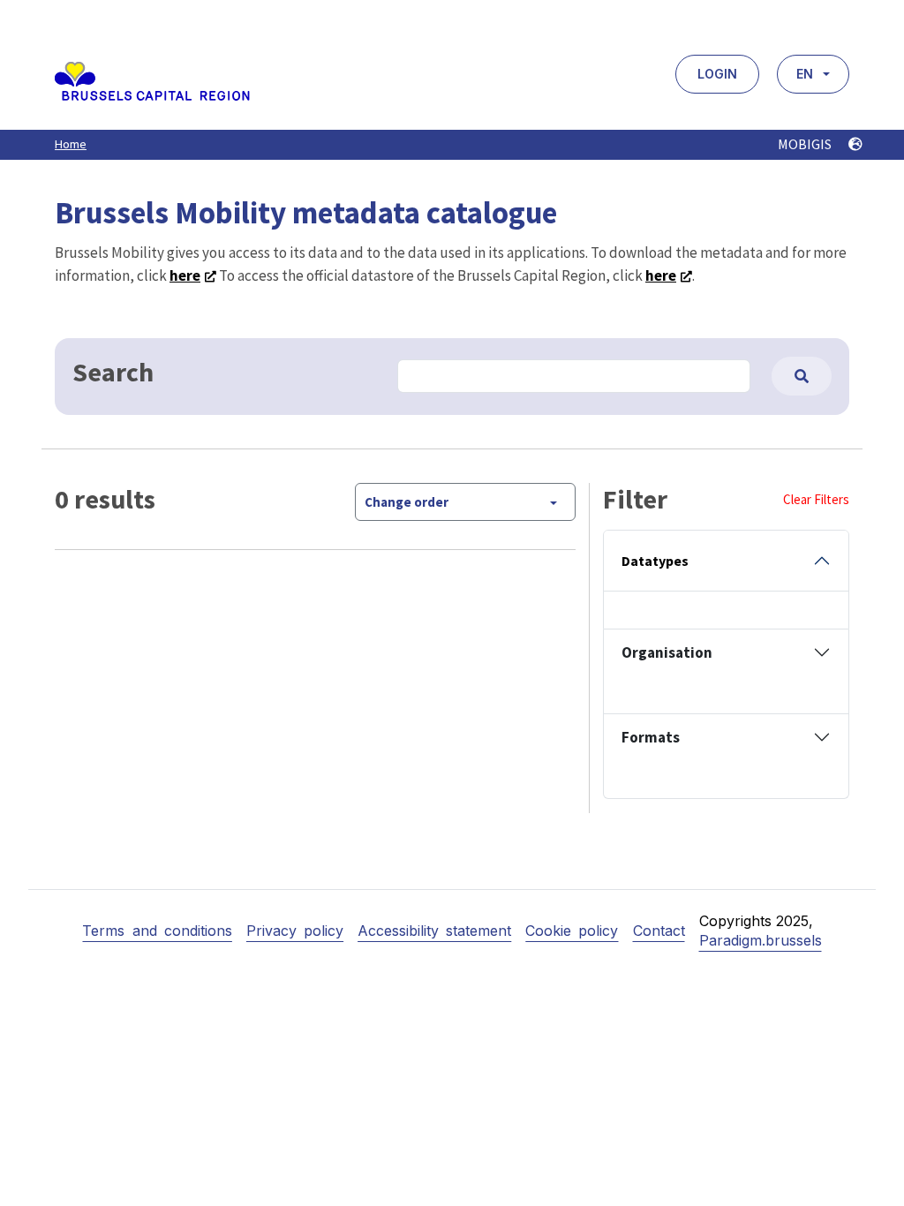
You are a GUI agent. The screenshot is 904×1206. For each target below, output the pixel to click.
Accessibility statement (434, 930)
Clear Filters (816, 499)
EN (804, 73)
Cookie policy (571, 930)
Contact (659, 930)
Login (717, 73)
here (185, 275)
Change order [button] (406, 502)
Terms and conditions (156, 930)
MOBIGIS (806, 144)
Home (71, 144)
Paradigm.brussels (760, 940)
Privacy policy (294, 930)
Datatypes (655, 560)
